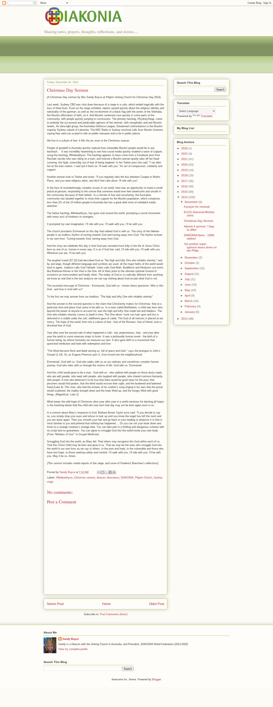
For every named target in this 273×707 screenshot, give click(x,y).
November (192, 257)
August (189, 273)
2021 (184, 159)
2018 (184, 175)
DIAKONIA (127, 477)
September (192, 268)
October (190, 262)
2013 (184, 318)
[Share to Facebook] (110, 472)
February (191, 306)
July (187, 279)
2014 (184, 197)
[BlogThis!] (103, 472)
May (188, 290)
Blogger (156, 679)
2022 (184, 153)
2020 (184, 164)
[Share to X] (107, 472)
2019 (184, 170)
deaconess (113, 477)
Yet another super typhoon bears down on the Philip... (200, 247)
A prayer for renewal (196, 206)
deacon (101, 477)
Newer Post (55, 604)
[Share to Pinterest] (114, 472)
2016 (184, 186)
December (192, 201)
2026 (184, 148)
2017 (184, 181)
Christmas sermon (84, 477)
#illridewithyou (64, 477)
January (190, 311)
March (189, 300)
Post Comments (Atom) (113, 614)
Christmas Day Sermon (198, 220)
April (188, 295)
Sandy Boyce (70, 638)
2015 (184, 191)
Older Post (156, 604)
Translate (206, 116)
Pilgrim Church (143, 477)
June (188, 284)
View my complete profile (73, 649)
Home (106, 604)
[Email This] (99, 472)
